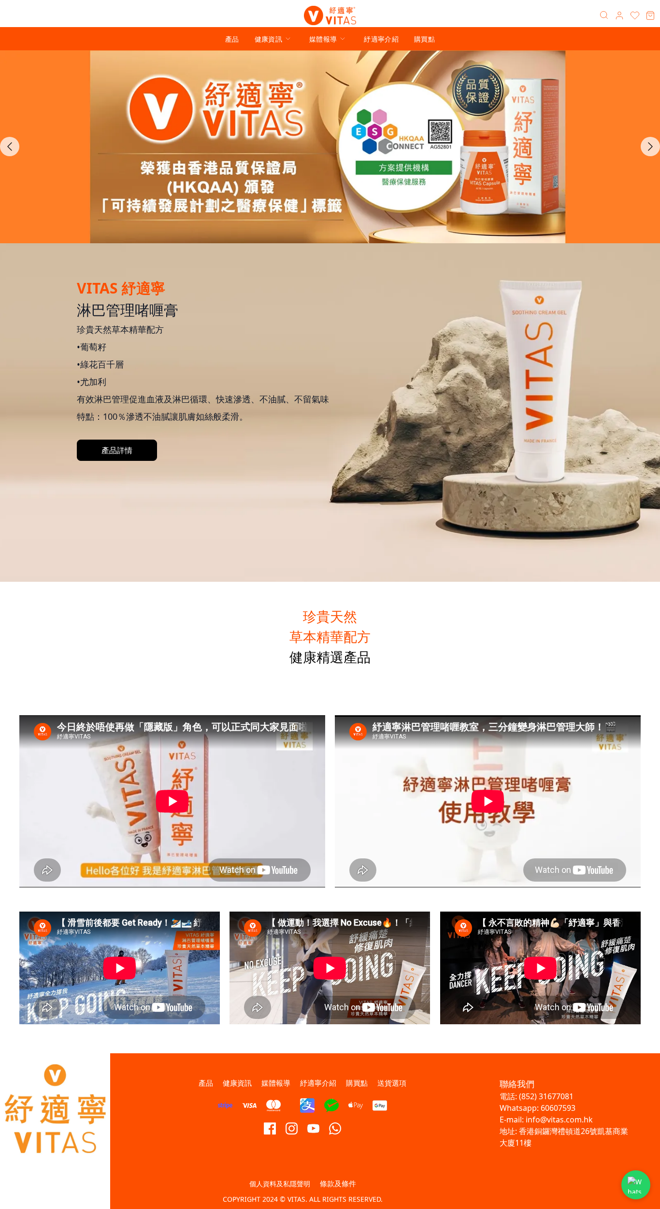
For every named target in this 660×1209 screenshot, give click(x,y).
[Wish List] (635, 15)
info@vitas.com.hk (559, 1119)
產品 (232, 39)
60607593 (558, 1108)
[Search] (604, 15)
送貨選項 (391, 1083)
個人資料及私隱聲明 (279, 1183)
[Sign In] (619, 15)
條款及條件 (338, 1183)
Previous (9, 146)
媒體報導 (323, 39)
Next (650, 146)
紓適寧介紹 (381, 39)
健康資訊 (268, 39)
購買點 (424, 39)
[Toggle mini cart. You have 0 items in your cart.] (650, 15)
